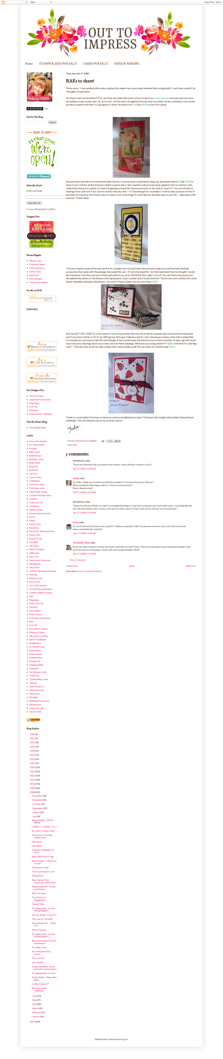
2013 (32, 771)
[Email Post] (103, 441)
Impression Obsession (40, 399)
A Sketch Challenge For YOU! (43, 851)
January (36, 1016)
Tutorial (33, 683)
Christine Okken (37, 264)
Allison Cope (35, 260)
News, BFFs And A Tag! (43, 856)
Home (29, 64)
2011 (32, 779)
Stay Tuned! (38, 962)
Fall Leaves (37, 841)
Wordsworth (35, 704)
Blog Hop (33, 466)
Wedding (33, 697)
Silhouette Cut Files (38, 636)
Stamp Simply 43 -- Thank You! (44, 924)
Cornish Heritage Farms (40, 495)
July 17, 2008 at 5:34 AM (84, 533)
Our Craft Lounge (37, 585)
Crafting (33, 499)
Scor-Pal (33, 406)
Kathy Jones (35, 271)
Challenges (34, 480)
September (38, 808)
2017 (32, 755)
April (34, 1004)
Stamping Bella (36, 665)
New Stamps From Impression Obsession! (44, 881)
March (35, 1008)
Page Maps (34, 403)
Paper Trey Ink (36, 603)
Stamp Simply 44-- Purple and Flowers (44, 887)
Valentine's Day (36, 690)
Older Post (190, 566)
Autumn (33, 448)
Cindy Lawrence (36, 268)
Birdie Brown (35, 455)
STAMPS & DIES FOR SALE (58, 64)
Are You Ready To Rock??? (44, 915)
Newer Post (72, 566)
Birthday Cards (36, 459)
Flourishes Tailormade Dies (41, 531)
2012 (32, 775)
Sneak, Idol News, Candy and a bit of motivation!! (44, 967)
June (34, 996)
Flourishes (34, 527)
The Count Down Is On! (43, 871)
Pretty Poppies (39, 929)
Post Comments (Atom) (90, 571)
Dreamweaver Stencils (40, 513)
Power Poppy (35, 614)
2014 (32, 767)
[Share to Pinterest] (119, 441)
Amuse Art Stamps (38, 441)
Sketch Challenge (37, 639)
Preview (30, 209)
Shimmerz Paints (37, 632)
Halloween (34, 553)
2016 (32, 759)
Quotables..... (38, 846)
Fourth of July (35, 538)
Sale (31, 621)
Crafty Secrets (36, 502)
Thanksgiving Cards (38, 679)
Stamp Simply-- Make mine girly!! (44, 978)
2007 (32, 1021)
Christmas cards (37, 488)
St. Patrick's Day (37, 646)
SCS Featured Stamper (40, 618)
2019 (32, 746)
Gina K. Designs (36, 549)
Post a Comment (78, 560)
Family (32, 520)
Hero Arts (34, 556)
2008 (32, 792)
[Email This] (107, 441)
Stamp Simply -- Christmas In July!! (44, 862)
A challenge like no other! (44, 973)
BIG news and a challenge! (39, 989)
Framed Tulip (38, 904)
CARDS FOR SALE (95, 64)
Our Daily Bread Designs (40, 589)
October (36, 804)
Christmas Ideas (37, 484)
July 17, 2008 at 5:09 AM (84, 512)
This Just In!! (38, 958)
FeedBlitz (51, 209)
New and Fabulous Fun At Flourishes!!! (44, 942)
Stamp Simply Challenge (40, 414)
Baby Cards (34, 452)
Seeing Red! (37, 875)
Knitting (33, 574)
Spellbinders (35, 643)
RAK (75, 445)
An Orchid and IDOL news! (41, 952)
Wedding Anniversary (39, 701)
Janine (76, 478)
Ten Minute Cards (37, 672)
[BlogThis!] (110, 441)
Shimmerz (33, 410)
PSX (31, 596)
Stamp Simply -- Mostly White (42, 821)
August (36, 812)
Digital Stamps (36, 509)
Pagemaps (34, 600)
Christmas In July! (40, 867)
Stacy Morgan (35, 278)
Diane (76, 522)
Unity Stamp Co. (37, 686)
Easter (32, 517)
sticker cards (35, 711)
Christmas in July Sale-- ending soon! (43, 836)
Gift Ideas (34, 546)
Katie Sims (34, 275)
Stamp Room (35, 650)
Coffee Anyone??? (40, 984)
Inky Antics (34, 567)
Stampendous (35, 657)
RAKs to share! (39, 893)
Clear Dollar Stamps (38, 491)
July (34, 816)
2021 (32, 738)
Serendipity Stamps (38, 628)
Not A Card (34, 582)
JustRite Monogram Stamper (42, 571)
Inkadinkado (35, 564)
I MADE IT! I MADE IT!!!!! (44, 826)
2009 (32, 788)
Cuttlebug (34, 506)
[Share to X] (113, 441)
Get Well (33, 542)
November (37, 800)
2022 (32, 734)
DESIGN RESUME (126, 64)
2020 (32, 742)
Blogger (124, 1039)
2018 (32, 750)
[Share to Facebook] (116, 441)
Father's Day (35, 524)
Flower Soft (34, 535)
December (37, 795)
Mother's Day (35, 578)
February (36, 1012)
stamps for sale (36, 708)
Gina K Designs (36, 396)
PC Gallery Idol (39, 947)
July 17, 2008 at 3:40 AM (84, 468)
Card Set (33, 473)
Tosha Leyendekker (38, 282)
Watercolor (34, 693)
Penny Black (35, 610)
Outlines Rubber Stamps (41, 592)
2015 (32, 763)
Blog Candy (34, 462)
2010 (32, 784)
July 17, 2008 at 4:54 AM (84, 492)
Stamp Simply (35, 654)
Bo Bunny (33, 470)
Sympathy (34, 668)
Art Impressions (37, 444)
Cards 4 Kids (35, 477)
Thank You (34, 675)
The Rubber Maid (81, 542)
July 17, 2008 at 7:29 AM (84, 553)
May (34, 1000)
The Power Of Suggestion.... (39, 898)
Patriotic (33, 607)
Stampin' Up (35, 661)
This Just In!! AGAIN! (42, 919)
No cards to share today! (43, 830)
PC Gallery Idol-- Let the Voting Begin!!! (43, 909)
